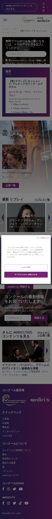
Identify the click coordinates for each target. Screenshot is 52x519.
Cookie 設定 (26, 267)
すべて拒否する (42, 238)
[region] (26, 259)
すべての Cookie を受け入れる (26, 275)
